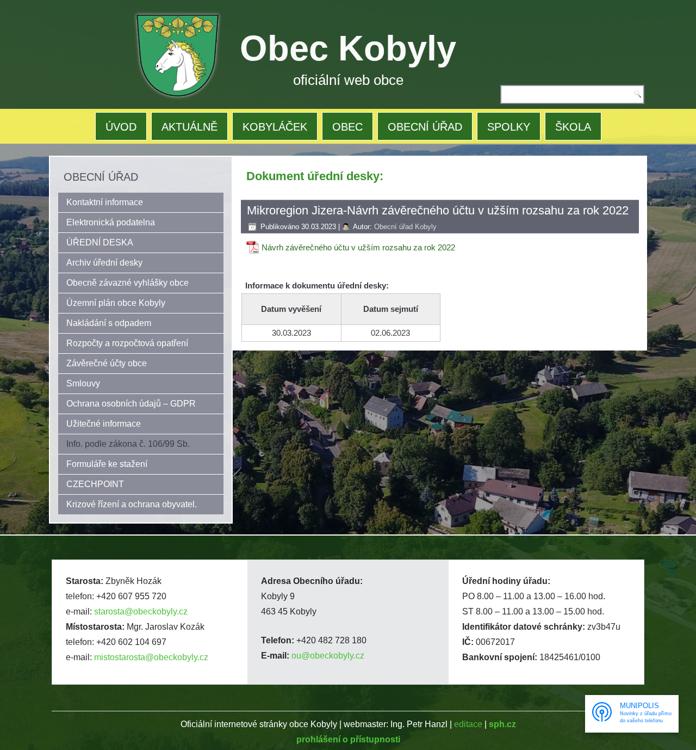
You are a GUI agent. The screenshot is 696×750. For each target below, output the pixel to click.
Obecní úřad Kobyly (405, 227)
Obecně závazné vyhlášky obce (127, 282)
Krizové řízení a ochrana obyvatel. (131, 504)
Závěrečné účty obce (106, 363)
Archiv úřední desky (104, 262)
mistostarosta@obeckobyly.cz (151, 657)
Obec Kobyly (348, 48)
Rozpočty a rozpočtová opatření (127, 343)
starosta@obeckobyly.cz (141, 611)
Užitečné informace (103, 423)
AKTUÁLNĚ (189, 127)
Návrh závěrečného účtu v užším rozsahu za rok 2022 (358, 247)
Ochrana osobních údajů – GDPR (131, 403)
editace (468, 724)
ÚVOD (120, 127)
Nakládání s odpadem (108, 323)
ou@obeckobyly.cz (327, 655)
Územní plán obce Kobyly (115, 303)
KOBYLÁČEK (275, 127)
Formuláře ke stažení (106, 464)
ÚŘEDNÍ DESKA (99, 242)
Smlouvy (83, 383)
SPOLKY (508, 127)
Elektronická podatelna (110, 222)
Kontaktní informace (104, 202)
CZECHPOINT (95, 484)
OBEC (347, 127)
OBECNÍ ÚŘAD (425, 127)
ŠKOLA (573, 127)
